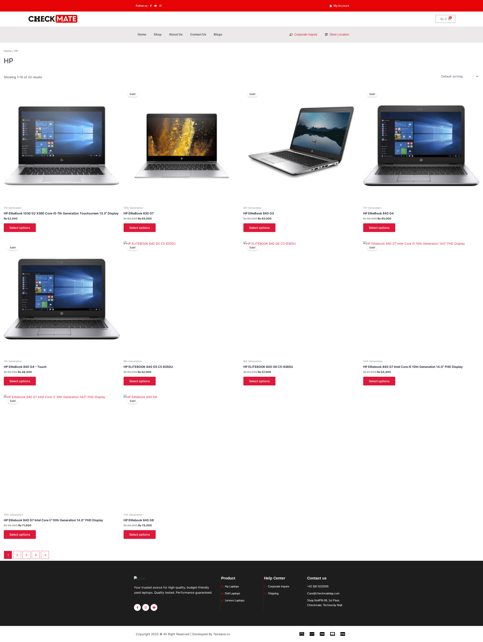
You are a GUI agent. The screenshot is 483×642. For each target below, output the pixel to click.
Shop (158, 34)
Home (142, 34)
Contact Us (198, 34)
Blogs (218, 34)
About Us (176, 34)
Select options (19, 228)
